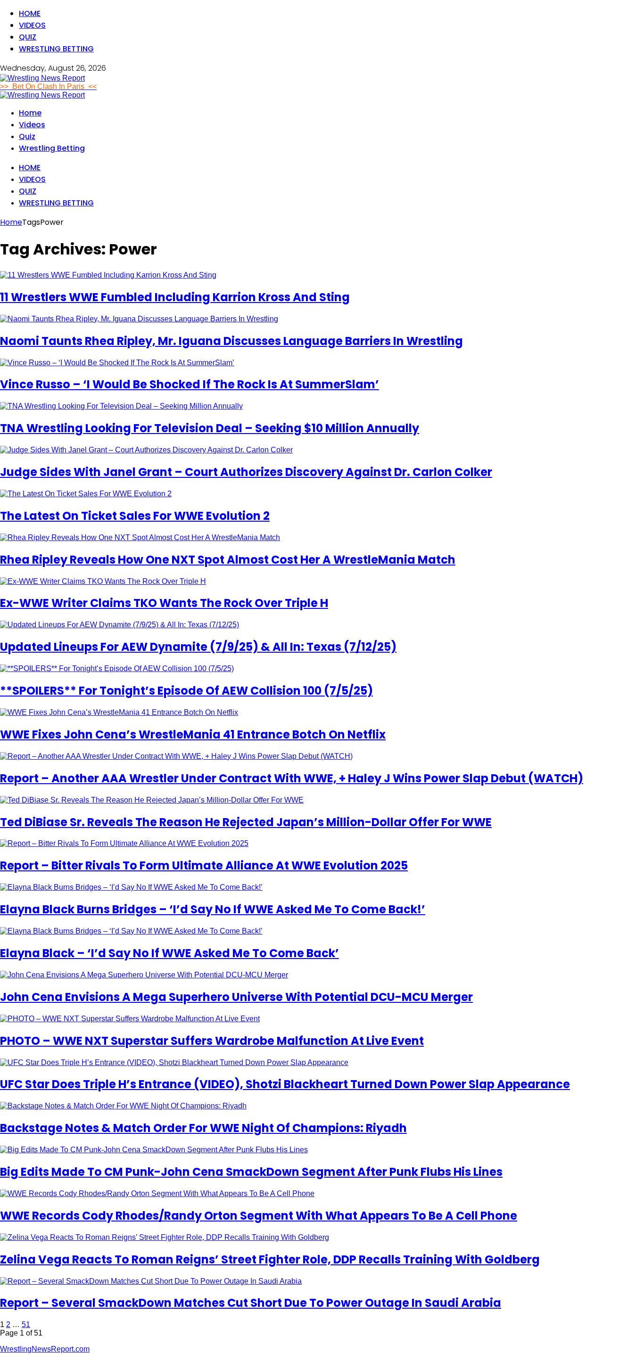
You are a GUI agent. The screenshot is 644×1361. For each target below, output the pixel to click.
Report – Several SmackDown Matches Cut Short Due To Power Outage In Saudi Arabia (250, 1303)
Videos (32, 25)
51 (26, 1324)
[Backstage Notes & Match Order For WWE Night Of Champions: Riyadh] (123, 1106)
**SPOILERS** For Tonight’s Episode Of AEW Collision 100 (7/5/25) (186, 690)
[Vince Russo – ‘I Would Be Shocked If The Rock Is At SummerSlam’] (117, 363)
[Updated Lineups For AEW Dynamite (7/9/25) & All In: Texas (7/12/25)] (119, 625)
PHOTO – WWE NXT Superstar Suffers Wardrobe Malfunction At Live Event (212, 1041)
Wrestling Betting (56, 48)
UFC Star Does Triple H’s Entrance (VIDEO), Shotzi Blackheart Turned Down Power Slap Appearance (285, 1084)
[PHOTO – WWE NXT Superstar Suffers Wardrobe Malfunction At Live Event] (130, 1019)
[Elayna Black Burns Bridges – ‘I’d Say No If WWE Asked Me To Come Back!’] (131, 887)
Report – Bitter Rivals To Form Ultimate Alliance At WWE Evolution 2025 (204, 865)
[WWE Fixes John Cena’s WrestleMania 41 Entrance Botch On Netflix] (119, 712)
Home (30, 13)
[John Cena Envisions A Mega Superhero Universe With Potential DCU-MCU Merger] (144, 975)
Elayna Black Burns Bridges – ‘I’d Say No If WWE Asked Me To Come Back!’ (212, 909)
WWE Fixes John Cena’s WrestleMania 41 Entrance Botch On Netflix (193, 734)
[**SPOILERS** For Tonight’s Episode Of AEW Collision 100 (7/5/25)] (117, 668)
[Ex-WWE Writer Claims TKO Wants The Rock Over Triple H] (103, 581)
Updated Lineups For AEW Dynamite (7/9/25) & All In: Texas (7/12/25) (198, 647)
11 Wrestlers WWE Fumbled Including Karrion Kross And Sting (175, 297)
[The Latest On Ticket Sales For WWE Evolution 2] (86, 494)
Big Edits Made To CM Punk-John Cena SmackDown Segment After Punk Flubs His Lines (251, 1172)
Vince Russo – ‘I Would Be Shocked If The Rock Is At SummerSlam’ (189, 384)
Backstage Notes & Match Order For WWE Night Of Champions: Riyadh (203, 1128)
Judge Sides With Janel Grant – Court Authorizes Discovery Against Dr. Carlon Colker (246, 472)
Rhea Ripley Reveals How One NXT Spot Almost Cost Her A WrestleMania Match (227, 559)
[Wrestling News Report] (42, 78)
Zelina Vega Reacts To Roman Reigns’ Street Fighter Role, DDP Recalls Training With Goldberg (270, 1259)
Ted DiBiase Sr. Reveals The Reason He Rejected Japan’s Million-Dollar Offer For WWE (246, 822)
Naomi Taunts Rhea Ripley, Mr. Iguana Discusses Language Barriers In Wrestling (231, 341)
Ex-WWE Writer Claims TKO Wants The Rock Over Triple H (164, 603)
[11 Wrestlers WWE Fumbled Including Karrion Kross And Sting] (108, 275)
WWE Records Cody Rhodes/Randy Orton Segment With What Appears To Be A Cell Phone (258, 1215)
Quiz (27, 37)
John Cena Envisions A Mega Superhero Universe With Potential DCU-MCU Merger (236, 997)
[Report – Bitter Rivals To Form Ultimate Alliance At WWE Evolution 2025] (124, 843)
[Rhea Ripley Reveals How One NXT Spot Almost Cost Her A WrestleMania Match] (140, 537)
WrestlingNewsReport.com (45, 1349)
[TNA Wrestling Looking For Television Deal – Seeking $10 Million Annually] (121, 406)
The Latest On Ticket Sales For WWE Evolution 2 (135, 516)
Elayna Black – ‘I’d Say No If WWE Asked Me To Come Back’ (169, 953)
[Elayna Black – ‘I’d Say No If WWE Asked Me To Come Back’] (131, 931)
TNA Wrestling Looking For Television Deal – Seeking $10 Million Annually (209, 428)
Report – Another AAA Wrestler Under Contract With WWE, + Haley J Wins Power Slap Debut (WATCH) (291, 778)
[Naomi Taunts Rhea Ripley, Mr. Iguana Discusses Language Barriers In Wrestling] (139, 319)
